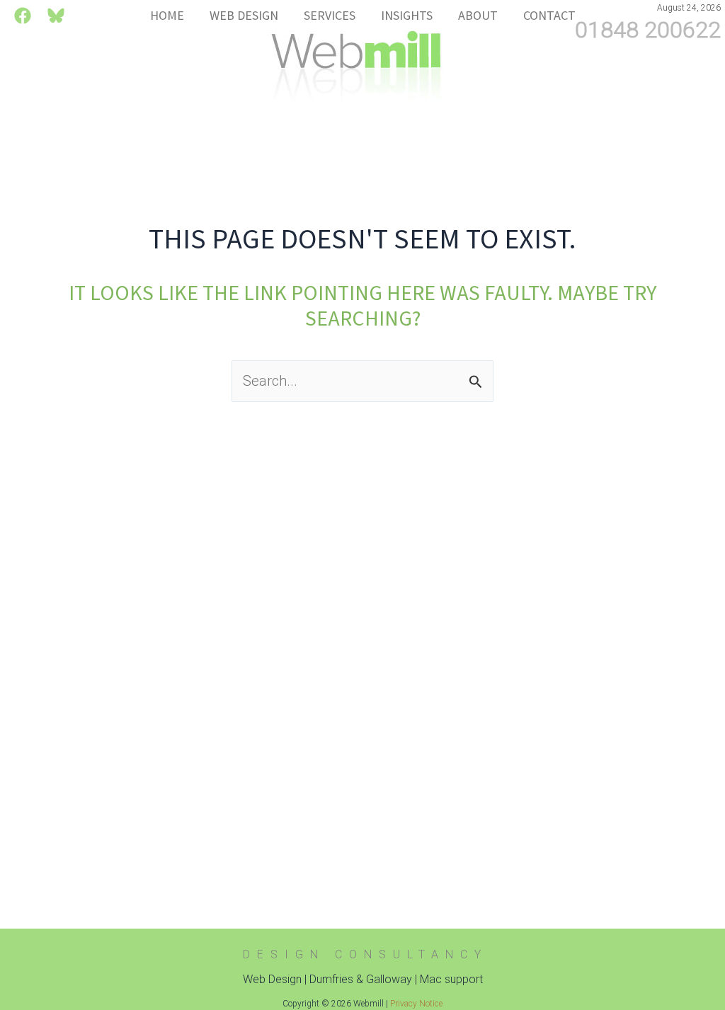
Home (167, 15)
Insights (407, 15)
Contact (549, 15)
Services (329, 15)
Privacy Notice (416, 1004)
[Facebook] (22, 15)
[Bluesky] (55, 15)
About (478, 15)
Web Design (244, 15)
